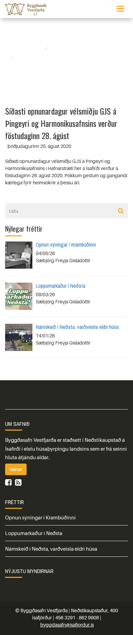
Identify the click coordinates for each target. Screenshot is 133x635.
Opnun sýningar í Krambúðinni (66, 244)
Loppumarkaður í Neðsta (60, 285)
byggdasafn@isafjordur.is (67, 625)
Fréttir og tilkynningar (77, 48)
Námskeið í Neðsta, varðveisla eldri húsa (77, 327)
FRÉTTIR (14, 502)
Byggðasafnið (26, 48)
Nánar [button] (16, 469)
